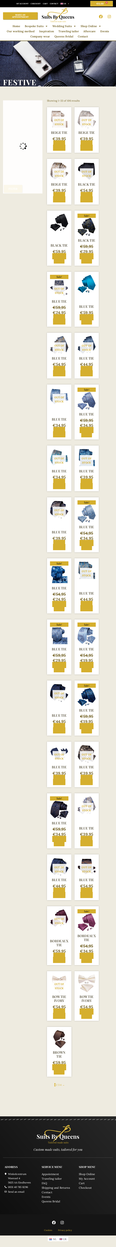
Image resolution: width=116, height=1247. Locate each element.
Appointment (50, 1174)
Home (16, 26)
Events (104, 31)
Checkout (35, 4)
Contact (54, 4)
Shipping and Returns (56, 1187)
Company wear (40, 36)
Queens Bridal (63, 36)
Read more (59, 145)
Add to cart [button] (60, 258)
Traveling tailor (68, 31)
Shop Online (89, 26)
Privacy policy (65, 1230)
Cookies (48, 1230)
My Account (22, 4)
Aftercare (89, 31)
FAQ (44, 1183)
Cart (45, 4)
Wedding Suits (62, 26)
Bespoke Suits (34, 26)
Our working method (20, 31)
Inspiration (46, 31)
